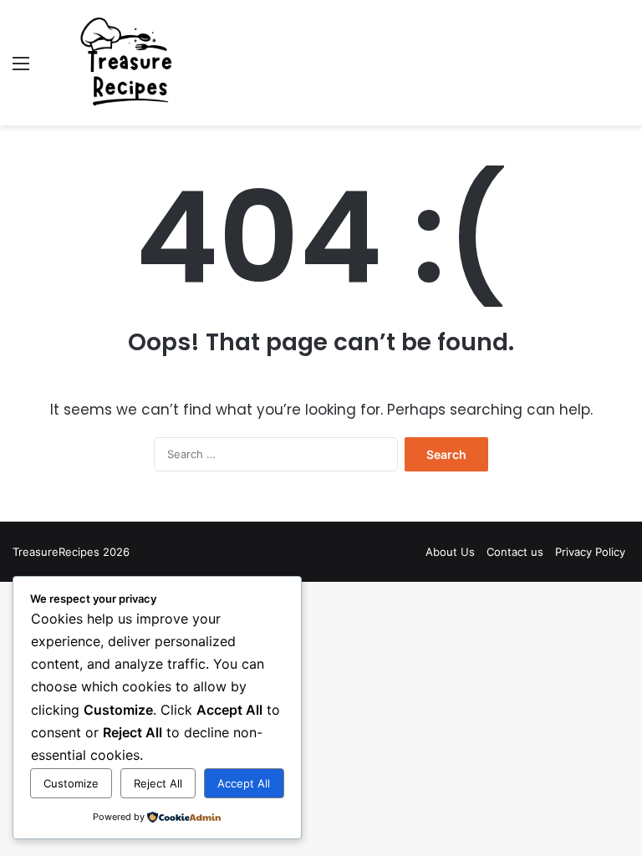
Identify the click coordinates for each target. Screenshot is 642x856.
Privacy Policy (590, 551)
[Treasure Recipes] (130, 63)
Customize (71, 783)
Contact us (515, 551)
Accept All (243, 783)
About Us (450, 551)
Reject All (158, 783)
